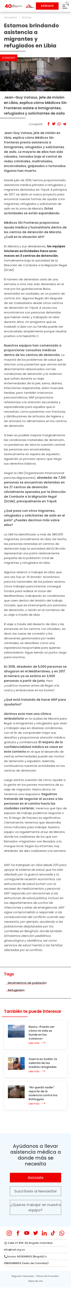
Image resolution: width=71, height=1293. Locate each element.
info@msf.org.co (14, 1249)
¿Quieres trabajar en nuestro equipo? (35, 1207)
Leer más (34, 1043)
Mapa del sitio (35, 1281)
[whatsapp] (61, 1233)
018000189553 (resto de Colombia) (26, 1263)
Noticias (26, 17)
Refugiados (16, 990)
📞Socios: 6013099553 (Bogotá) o (25, 1256)
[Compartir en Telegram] (64, 124)
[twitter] (35, 1233)
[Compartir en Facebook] (48, 124)
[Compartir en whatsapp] (59, 124)
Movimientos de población (27, 983)
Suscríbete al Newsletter (35, 1191)
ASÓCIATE (47, 5)
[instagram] (9, 1233)
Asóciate (35, 1177)
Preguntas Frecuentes (22, 1276)
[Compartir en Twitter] (53, 124)
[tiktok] (52, 1233)
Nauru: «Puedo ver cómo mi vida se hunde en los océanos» (41, 1033)
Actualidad (10, 17)
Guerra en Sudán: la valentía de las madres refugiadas (43, 1063)
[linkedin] (44, 1233)
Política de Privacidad (47, 1276)
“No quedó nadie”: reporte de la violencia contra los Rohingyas (43, 1093)
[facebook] (18, 1233)
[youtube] (26, 1233)
